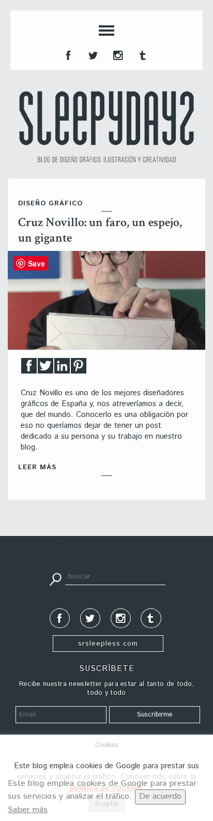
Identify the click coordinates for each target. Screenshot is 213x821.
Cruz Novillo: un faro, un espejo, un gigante (100, 230)
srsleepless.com (108, 643)
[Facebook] (29, 368)
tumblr (141, 54)
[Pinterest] (78, 368)
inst (117, 54)
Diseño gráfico (50, 203)
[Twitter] (45, 368)
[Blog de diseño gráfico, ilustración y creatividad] (106, 126)
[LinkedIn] (62, 368)
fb (67, 54)
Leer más (37, 467)
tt (92, 54)
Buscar (55, 578)
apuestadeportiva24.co (36, 545)
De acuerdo (160, 796)
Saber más (28, 810)
